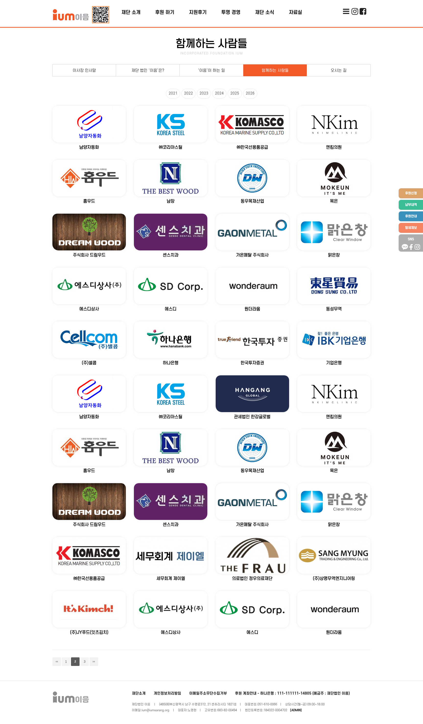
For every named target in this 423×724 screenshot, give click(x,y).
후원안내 (411, 216)
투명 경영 (230, 12)
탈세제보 (411, 228)
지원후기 (198, 12)
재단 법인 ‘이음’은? (147, 70)
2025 (234, 93)
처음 (56, 661)
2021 (173, 93)
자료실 (295, 12)
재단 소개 (131, 12)
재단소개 (139, 693)
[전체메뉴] (346, 3)
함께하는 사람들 (275, 70)
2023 (204, 93)
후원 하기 (164, 12)
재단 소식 (264, 12)
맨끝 (94, 661)
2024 (219, 93)
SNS (411, 239)
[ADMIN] (296, 710)
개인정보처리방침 (167, 693)
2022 (188, 93)
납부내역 (411, 205)
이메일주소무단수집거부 (208, 693)
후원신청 (411, 193)
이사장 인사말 (84, 70)
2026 (250, 93)
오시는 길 (339, 70)
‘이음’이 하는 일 (211, 70)
